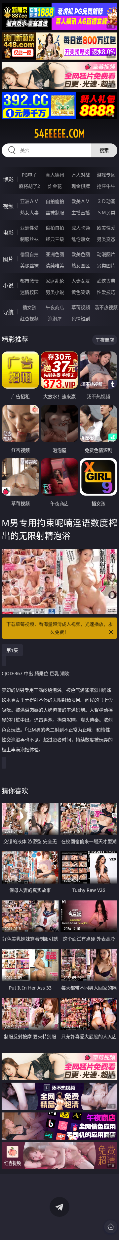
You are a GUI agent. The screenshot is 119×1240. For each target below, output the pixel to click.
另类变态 (106, 239)
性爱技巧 (106, 292)
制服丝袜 (29, 239)
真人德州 (55, 175)
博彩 (8, 179)
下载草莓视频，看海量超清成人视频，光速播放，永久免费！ (59, 628)
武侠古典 (106, 281)
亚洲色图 (55, 254)
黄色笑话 (80, 292)
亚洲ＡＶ (29, 201)
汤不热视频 (106, 307)
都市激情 (29, 281)
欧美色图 (80, 254)
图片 (8, 259)
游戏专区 (106, 175)
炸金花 (55, 186)
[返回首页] (110, 1226)
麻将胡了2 (29, 186)
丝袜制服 (55, 212)
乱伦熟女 (80, 239)
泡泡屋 (55, 318)
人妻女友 (80, 281)
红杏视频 (29, 318)
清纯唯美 (55, 265)
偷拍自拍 (55, 228)
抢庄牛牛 (106, 186)
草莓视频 (80, 307)
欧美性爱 (106, 228)
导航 (8, 312)
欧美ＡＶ (80, 201)
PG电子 (29, 175)
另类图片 (106, 265)
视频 (8, 206)
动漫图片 (106, 254)
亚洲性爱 (29, 228)
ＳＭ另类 (106, 212)
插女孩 (29, 307)
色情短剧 (80, 318)
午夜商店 (55, 307)
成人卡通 (80, 228)
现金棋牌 (80, 186)
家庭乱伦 (55, 281)
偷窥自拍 (29, 254)
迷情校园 (29, 292)
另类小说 (55, 292)
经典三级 (55, 239)
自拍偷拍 (55, 201)
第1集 (12, 650)
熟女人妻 (29, 212)
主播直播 (80, 212)
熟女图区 (80, 265)
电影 (8, 232)
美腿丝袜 (29, 265)
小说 (8, 285)
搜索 (104, 150)
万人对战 (80, 175)
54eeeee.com (59, 133)
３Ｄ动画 (106, 201)
